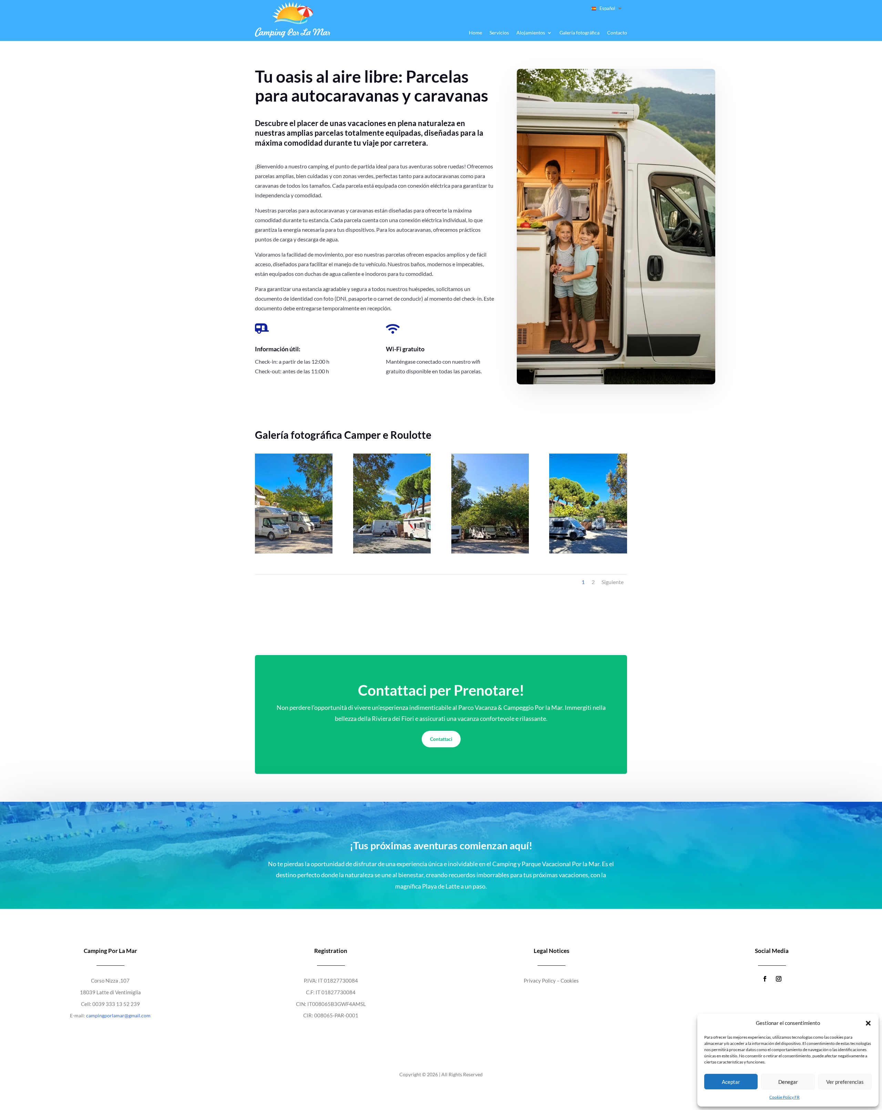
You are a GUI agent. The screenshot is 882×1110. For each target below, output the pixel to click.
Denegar (788, 1082)
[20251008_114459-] (588, 551)
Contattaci (441, 739)
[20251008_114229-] (293, 551)
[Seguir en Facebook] (764, 978)
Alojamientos (530, 32)
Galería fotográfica (579, 32)
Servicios (499, 32)
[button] (868, 1023)
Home (475, 32)
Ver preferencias (845, 1082)
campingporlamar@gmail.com (118, 1015)
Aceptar (731, 1082)
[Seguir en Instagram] (778, 978)
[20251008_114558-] (490, 551)
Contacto (617, 32)
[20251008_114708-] (392, 551)
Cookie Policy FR (784, 1097)
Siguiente (613, 582)
